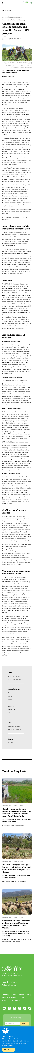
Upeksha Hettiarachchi (16, 933)
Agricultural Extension (14, 729)
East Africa (11, 706)
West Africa (11, 709)
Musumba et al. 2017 (20, 317)
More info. (11, 1045)
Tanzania (10, 703)
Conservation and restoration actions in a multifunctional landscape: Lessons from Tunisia (16, 924)
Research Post (16, 17)
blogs (9, 10)
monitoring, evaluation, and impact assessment (16, 181)
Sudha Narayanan (9, 822)
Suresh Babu (9, 819)
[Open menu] (3, 3)
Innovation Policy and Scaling (13, 20)
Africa (9, 712)
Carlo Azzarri (10, 70)
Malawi (10, 699)
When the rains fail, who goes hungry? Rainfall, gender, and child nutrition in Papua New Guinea (16, 868)
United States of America (15, 743)
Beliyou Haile (15, 642)
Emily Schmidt (21, 875)
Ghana (10, 696)
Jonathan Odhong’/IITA (25, 67)
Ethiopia (10, 693)
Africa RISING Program (14, 676)
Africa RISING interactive (15, 679)
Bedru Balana (10, 931)
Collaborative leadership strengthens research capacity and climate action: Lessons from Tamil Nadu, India (16, 812)
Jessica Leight (10, 875)
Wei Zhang (6, 935)
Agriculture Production (14, 726)
